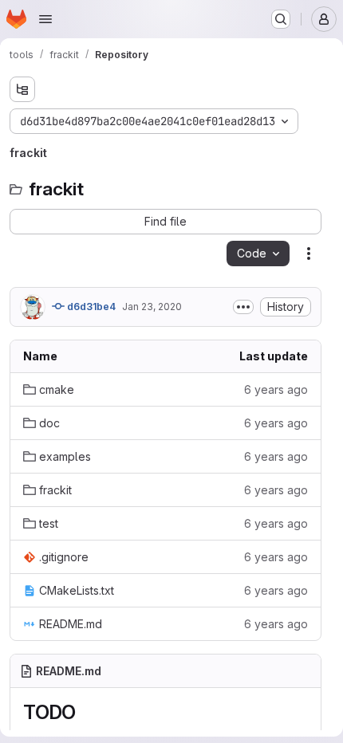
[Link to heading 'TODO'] (86, 712)
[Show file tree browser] (22, 89)
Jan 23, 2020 (152, 307)
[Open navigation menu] (45, 19)
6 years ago (276, 389)
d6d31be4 (90, 307)
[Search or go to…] (280, 19)
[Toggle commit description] (243, 307)
